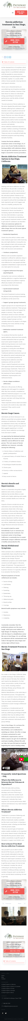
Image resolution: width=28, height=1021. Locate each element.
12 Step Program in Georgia (8, 990)
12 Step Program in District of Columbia (10, 986)
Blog (3, 977)
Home (3, 975)
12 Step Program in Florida (7, 988)
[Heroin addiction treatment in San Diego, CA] (14, 916)
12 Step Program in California (8, 984)
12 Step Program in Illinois (7, 992)
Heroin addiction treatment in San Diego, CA (14, 24)
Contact (3, 978)
